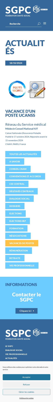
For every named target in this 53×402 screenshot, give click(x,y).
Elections (15, 213)
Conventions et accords (25, 176)
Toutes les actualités (23, 154)
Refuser (26, 384)
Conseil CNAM (17, 169)
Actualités (11, 358)
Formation (16, 228)
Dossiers (14, 206)
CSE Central (16, 184)
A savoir (14, 161)
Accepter (26, 377)
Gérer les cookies (26, 392)
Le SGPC (9, 346)
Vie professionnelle (21, 265)
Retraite (14, 258)
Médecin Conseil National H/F (21, 128)
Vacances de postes (21, 243)
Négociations (18, 235)
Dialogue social (19, 198)
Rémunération (18, 250)
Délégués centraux (21, 191)
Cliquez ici (26, 310)
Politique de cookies (26, 398)
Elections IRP (17, 221)
